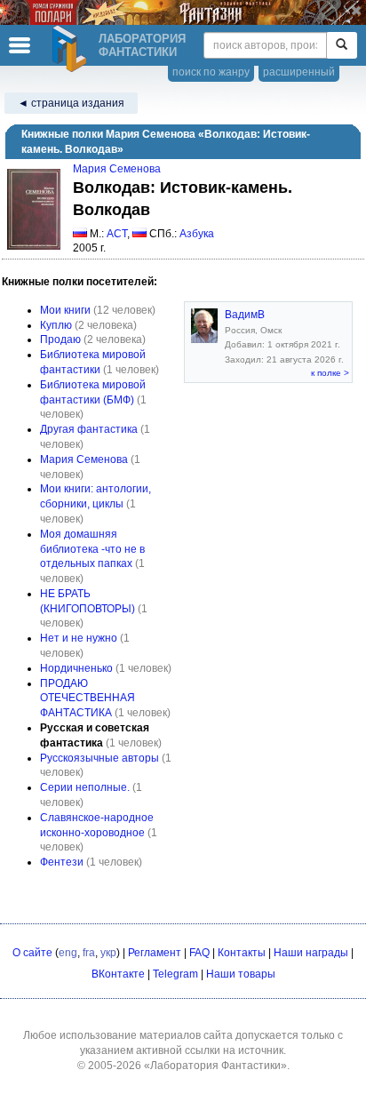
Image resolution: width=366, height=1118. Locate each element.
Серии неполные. (85, 787)
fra (89, 952)
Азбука (196, 234)
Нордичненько (76, 668)
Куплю (56, 325)
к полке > (330, 373)
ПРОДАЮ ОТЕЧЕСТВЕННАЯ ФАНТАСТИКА (87, 698)
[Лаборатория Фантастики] (72, 49)
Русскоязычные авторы (99, 758)
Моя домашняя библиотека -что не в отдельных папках (92, 549)
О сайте (32, 952)
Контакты (242, 952)
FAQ (199, 952)
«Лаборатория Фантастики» (215, 1065)
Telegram (175, 974)
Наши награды (311, 952)
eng (68, 952)
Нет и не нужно (78, 638)
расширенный (299, 72)
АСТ (117, 234)
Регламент (154, 952)
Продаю (60, 339)
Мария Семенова (117, 169)
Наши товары (240, 974)
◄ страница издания (71, 103)
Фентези (62, 862)
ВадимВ (245, 314)
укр (108, 952)
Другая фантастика (89, 429)
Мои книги (65, 310)
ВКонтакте (118, 974)
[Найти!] (341, 45)
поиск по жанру (211, 72)
